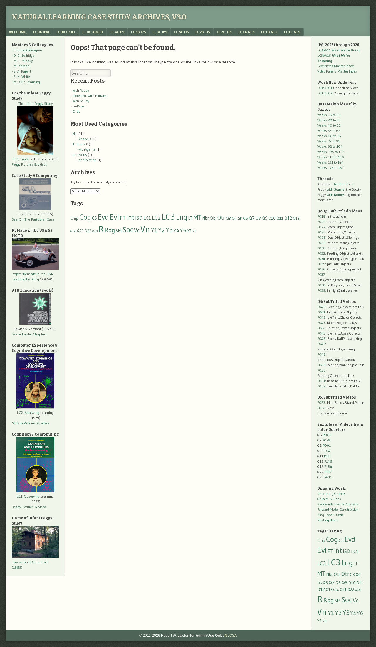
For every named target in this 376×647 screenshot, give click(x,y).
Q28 (95, 231)
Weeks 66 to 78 (329, 136)
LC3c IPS (159, 32)
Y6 (183, 230)
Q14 (73, 231)
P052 (321, 386)
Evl (114, 217)
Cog (85, 217)
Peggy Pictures (22, 164)
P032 (321, 253)
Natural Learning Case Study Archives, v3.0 (99, 17)
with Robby (81, 90)
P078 (326, 440)
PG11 (328, 477)
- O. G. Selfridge (23, 55)
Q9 (265, 218)
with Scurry (81, 101)
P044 (321, 328)
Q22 (88, 230)
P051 (321, 381)
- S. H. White (21, 76)
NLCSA (231, 635)
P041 (321, 312)
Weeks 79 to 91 (328, 141)
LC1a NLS (246, 32)
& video (40, 507)
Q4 (234, 218)
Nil (75, 133)
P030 (321, 248)
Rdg (110, 230)
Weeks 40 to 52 (329, 125)
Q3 (228, 218)
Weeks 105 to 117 (330, 151)
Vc (137, 230)
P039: (321, 290)
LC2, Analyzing (28, 412)
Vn (145, 229)
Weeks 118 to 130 (330, 157)
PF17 (328, 472)
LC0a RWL (41, 32)
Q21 (80, 230)
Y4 (176, 230)
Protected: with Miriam (89, 95)
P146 (328, 461)
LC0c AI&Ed (93, 32)
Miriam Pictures (24, 423)
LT (190, 218)
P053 (321, 402)
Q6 (245, 218)
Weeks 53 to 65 (328, 130)
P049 (321, 365)
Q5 (239, 218)
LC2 (156, 217)
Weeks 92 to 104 (330, 146)
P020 (321, 221)
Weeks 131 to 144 (330, 162)
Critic (76, 111)
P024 (321, 232)
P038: (321, 285)
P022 (321, 227)
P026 (321, 237)
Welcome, (18, 32)
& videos (40, 164)
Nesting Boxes (327, 520)
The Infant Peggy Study (35, 103)
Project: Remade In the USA (32, 274)
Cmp (74, 218)
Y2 (161, 230)
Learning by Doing (25, 279)
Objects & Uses (329, 499)
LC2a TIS (181, 32)
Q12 (288, 218)
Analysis (84, 139)
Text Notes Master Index (335, 66)
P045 (321, 333)
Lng (181, 217)
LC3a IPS (117, 32)
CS (94, 218)
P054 (321, 408)
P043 (321, 322)
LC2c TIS (224, 32)
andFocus (80, 154)
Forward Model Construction (337, 509)
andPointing (87, 160)
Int (130, 217)
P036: (321, 269)
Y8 (194, 231)
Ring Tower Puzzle (330, 514)
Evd (103, 217)
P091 (327, 445)
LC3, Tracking (23, 159)
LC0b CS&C (66, 32)
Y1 (154, 230)
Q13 (296, 218)
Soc (127, 229)
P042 (321, 317)
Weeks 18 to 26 (329, 114)
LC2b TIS (202, 32)
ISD (138, 218)
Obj (213, 218)
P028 (321, 243)
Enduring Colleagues (27, 50)
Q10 (272, 218)
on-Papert (80, 106)
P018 (321, 216)
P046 (321, 338)
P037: (321, 274)
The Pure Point (343, 184)
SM (119, 230)
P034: (321, 258)
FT (122, 218)
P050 (321, 370)
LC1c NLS (292, 32)
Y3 (169, 230)
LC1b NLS (269, 32)
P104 (326, 450)
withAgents (86, 149)
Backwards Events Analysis (337, 504)
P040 (321, 307)
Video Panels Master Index (337, 71)
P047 (321, 344)
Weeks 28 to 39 (328, 120)
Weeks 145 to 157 (330, 167)
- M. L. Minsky (22, 60)
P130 (328, 456)
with (335, 189)
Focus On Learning (26, 82)
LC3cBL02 (325, 93)
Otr (221, 217)
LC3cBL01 (324, 87)
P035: (322, 264)
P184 (328, 466)
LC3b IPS (138, 32)
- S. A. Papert (21, 71)
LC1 (147, 218)
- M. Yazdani (21, 66)
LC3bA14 (338, 50)
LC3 (168, 216)
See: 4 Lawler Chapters (29, 334)
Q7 (252, 218)
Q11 (279, 218)
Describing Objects (331, 493)
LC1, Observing (28, 496)
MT (197, 217)
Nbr (205, 218)
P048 (321, 354)
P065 (327, 435)
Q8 (258, 218)
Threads (79, 144)
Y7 (189, 230)
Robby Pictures (23, 507)
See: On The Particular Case (33, 219)
